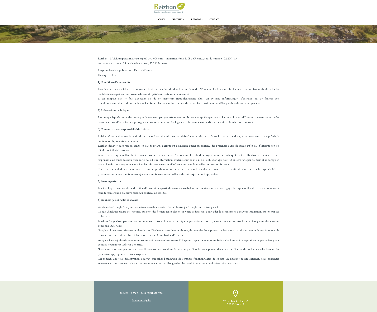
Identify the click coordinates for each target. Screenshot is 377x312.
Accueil (161, 19)
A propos (196, 19)
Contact (214, 19)
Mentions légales (141, 300)
